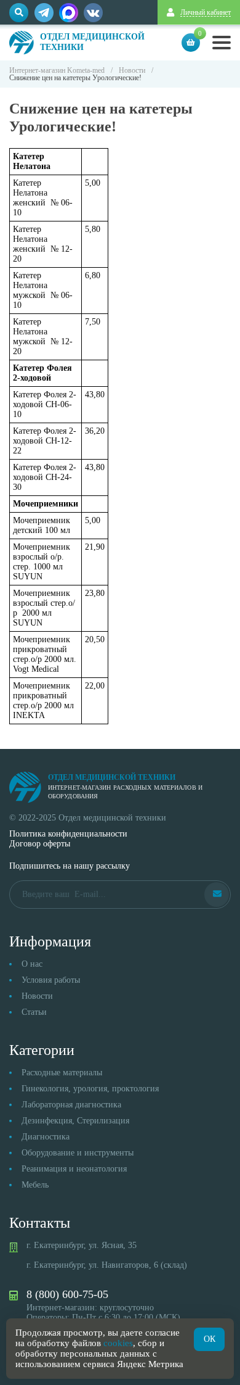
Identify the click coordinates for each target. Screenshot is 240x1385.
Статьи (34, 1012)
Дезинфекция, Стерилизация (75, 1120)
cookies (118, 1343)
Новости (37, 996)
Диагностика (46, 1136)
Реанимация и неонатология (74, 1168)
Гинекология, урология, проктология (90, 1088)
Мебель (35, 1184)
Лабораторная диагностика (71, 1104)
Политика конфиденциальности (68, 833)
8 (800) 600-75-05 (67, 1294)
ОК (209, 1339)
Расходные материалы (62, 1072)
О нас (32, 964)
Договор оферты (39, 843)
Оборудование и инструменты (78, 1152)
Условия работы (51, 980)
